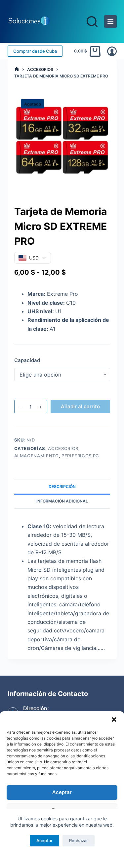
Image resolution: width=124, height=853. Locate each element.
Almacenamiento (36, 455)
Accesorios (63, 448)
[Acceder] (112, 51)
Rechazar (78, 840)
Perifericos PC (80, 455)
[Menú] (110, 21)
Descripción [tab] (62, 486)
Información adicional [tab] (62, 501)
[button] (114, 719)
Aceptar (62, 792)
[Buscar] (92, 21)
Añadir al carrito (80, 406)
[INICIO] (16, 69)
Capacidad (27, 360)
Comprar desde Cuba (35, 51)
